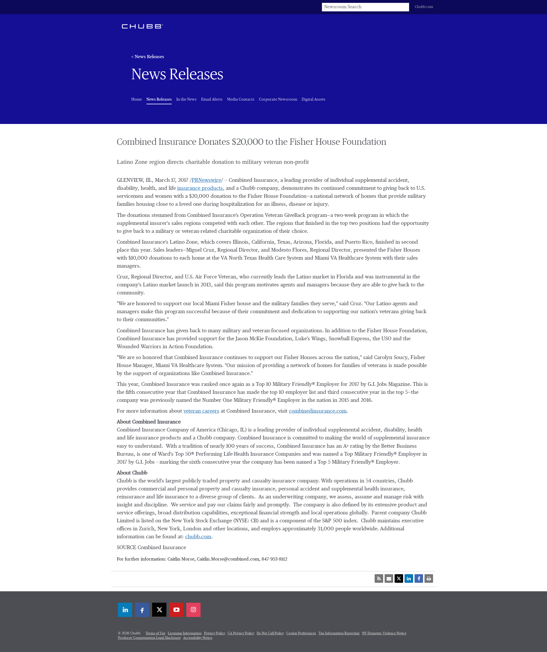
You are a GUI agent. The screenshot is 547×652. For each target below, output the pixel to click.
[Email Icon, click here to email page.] (389, 578)
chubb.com (198, 536)
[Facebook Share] (419, 578)
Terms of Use (155, 633)
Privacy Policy (214, 633)
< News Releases (147, 57)
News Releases (159, 99)
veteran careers (201, 411)
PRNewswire (206, 180)
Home (136, 99)
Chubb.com (424, 7)
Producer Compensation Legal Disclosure (149, 638)
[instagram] (193, 610)
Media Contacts (240, 99)
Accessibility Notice (197, 638)
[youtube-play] (176, 610)
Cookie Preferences (301, 633)
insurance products (200, 188)
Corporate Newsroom (278, 99)
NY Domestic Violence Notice (384, 633)
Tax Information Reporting (339, 633)
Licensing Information (184, 633)
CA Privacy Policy (241, 633)
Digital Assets (313, 99)
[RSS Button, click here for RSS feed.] (379, 578)
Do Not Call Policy (270, 633)
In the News (186, 99)
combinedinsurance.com (317, 411)
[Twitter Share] (399, 578)
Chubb (142, 26)
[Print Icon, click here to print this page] (428, 578)
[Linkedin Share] (409, 578)
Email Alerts (212, 99)
